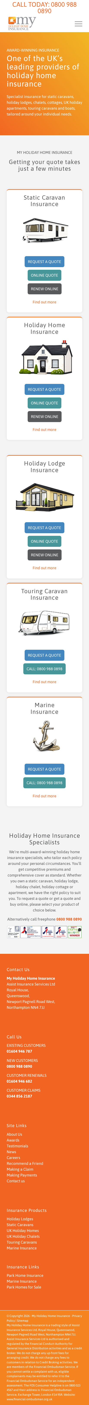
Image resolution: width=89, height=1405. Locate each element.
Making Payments (22, 1175)
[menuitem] (76, 23)
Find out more (44, 302)
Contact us (16, 1181)
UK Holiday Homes (23, 1230)
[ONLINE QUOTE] (44, 270)
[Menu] (76, 23)
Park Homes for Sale (24, 1287)
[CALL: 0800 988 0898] (44, 664)
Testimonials (17, 1146)
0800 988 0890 (57, 7)
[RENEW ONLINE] (44, 284)
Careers (13, 1157)
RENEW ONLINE (44, 289)
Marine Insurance (22, 1248)
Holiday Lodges (20, 1219)
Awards (13, 1140)
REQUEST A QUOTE (44, 261)
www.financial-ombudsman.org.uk (29, 1399)
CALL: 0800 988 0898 (44, 669)
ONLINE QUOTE (44, 275)
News (11, 1152)
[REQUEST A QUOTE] (44, 257)
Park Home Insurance (25, 1275)
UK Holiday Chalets (23, 1236)
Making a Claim (20, 1169)
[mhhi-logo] (37, 23)
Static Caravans (20, 1224)
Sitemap (22, 1320)
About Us (14, 1134)
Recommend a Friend (25, 1163)
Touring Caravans (22, 1242)
